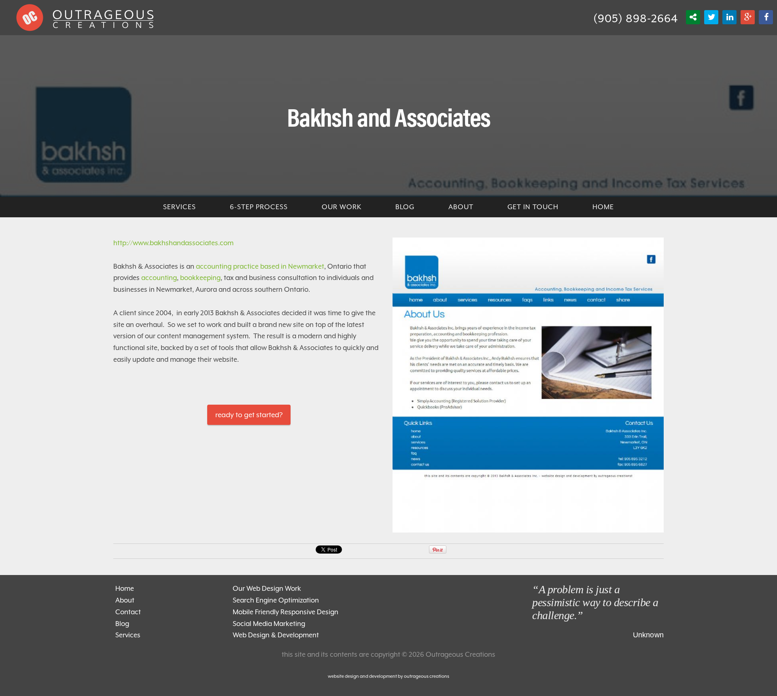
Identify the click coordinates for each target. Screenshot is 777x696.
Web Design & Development (276, 635)
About (460, 207)
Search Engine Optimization (276, 600)
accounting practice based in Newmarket (260, 266)
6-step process (259, 207)
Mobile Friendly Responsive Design (285, 612)
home (603, 207)
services (179, 207)
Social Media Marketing (269, 624)
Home (124, 588)
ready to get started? (248, 415)
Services (127, 635)
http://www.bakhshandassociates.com (173, 243)
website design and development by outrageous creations (388, 676)
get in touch (532, 207)
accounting (159, 278)
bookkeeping (200, 278)
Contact (128, 612)
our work (341, 207)
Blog (122, 624)
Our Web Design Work (267, 588)
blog (404, 207)
